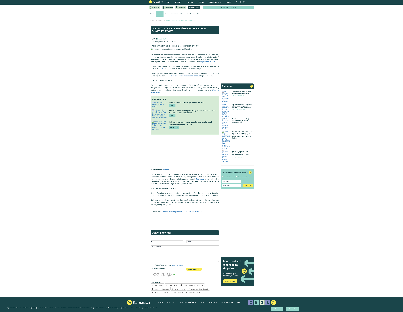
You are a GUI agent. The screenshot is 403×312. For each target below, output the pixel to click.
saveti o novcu (179, 289)
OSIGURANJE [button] (214, 2)
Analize (152, 14)
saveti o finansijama (161, 289)
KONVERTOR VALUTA (228, 7)
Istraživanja (174, 14)
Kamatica (161, 39)
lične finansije (177, 292)
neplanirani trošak (207, 62)
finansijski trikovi (193, 292)
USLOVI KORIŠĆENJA (227, 302)
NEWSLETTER (171, 302)
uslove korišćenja (177, 265)
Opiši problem (230, 281)
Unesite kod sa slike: (159, 268)
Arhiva (199, 14)
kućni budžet (172, 285)
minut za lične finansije (199, 289)
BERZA (201, 2)
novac (161, 69)
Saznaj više (292, 309)
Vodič (166, 14)
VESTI (168, 2)
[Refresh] (174, 274)
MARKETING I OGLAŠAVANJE (188, 302)
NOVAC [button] (190, 2)
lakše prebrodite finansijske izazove (185, 76)
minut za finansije (160, 292)
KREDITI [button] (178, 2)
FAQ (238, 302)
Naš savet (200, 179)
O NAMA (160, 302)
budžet (166, 170)
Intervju (182, 14)
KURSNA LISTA (194, 7)
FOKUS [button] (229, 2)
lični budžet (158, 285)
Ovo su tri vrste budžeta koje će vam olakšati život (179, 30)
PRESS (202, 302)
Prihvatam (277, 309)
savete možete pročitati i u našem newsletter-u (182, 212)
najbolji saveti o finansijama (192, 285)
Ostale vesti (191, 14)
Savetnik (159, 14)
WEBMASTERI (213, 302)
